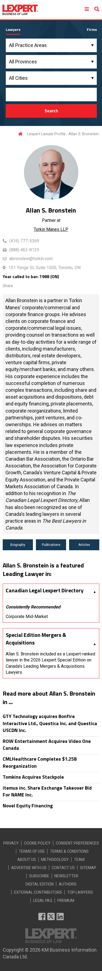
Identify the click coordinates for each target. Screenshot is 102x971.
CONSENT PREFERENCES (77, 843)
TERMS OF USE (32, 851)
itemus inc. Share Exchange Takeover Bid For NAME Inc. (47, 791)
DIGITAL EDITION (40, 884)
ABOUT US (26, 859)
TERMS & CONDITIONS (69, 851)
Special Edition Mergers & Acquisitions (36, 638)
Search (51, 110)
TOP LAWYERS (80, 892)
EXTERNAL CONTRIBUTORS (38, 892)
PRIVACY (11, 843)
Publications (51, 545)
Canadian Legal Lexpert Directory (45, 590)
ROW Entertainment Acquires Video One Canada (47, 744)
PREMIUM (65, 900)
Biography (17, 545)
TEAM (79, 859)
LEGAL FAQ (42, 900)
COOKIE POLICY (37, 843)
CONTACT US (63, 868)
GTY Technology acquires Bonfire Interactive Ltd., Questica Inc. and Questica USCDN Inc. (50, 723)
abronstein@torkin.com (31, 258)
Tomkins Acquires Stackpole (33, 776)
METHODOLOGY (55, 859)
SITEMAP (88, 868)
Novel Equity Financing (28, 805)
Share (8, 286)
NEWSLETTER (66, 876)
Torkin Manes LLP (51, 229)
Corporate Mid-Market (27, 616)
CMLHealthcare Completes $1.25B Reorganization (40, 762)
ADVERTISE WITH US (29, 868)
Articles (84, 545)
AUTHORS (67, 884)
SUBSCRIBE (39, 876)
